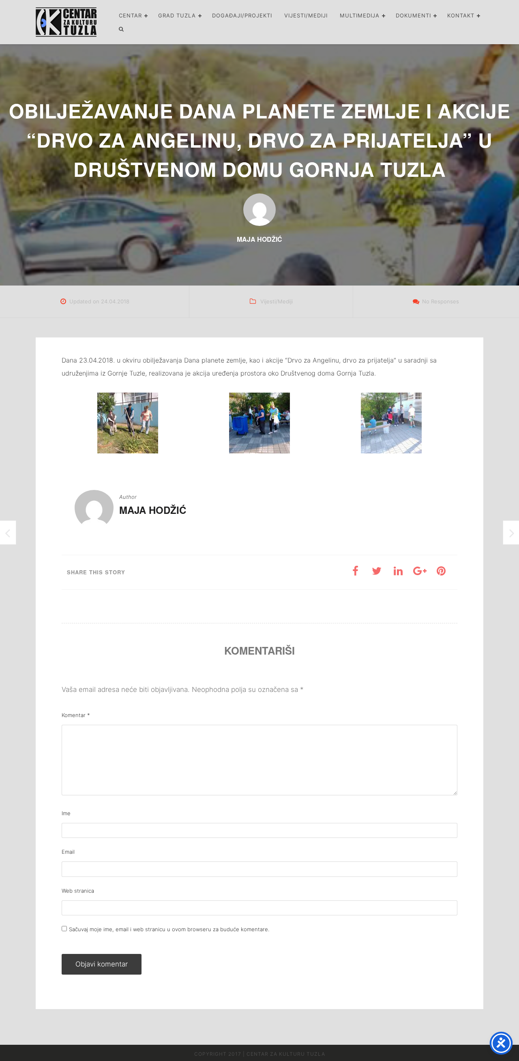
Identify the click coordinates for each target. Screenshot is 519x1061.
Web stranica (78, 890)
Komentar (76, 715)
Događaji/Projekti (242, 15)
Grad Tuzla (177, 15)
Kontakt (460, 15)
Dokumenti (413, 15)
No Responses (440, 301)
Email (68, 851)
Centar (130, 15)
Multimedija (360, 15)
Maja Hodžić (152, 510)
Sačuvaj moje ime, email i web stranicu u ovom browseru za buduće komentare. (169, 929)
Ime (66, 813)
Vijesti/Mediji (306, 15)
